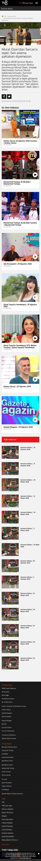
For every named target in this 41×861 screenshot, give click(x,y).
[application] (20, 430)
